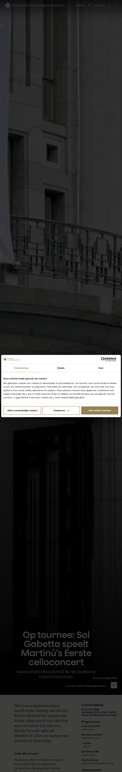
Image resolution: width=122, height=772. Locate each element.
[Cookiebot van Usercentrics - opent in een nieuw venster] (106, 359)
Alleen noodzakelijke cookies (22, 410)
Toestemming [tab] (21, 368)
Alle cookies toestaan (100, 410)
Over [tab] (100, 368)
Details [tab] (61, 368)
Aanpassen (59, 410)
